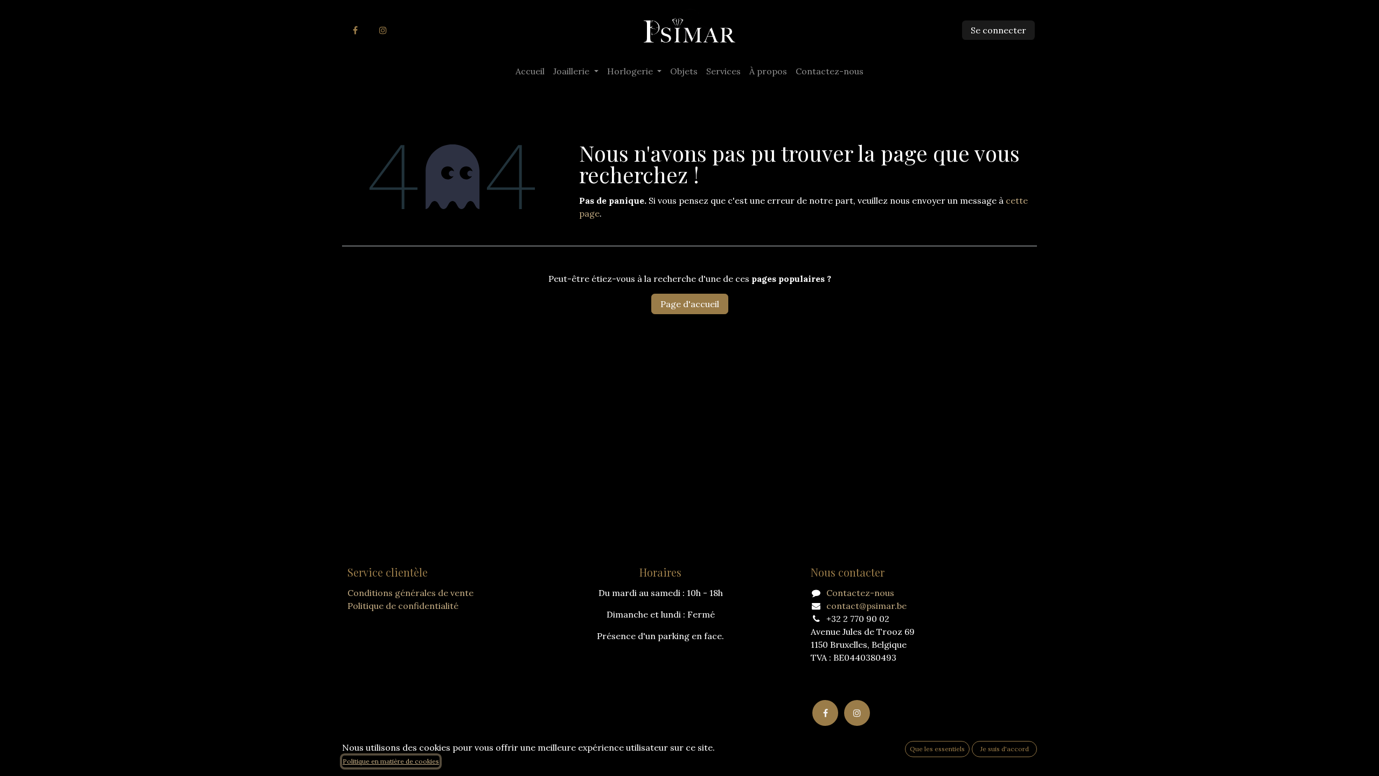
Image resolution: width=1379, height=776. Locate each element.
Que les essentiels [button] (937, 749)
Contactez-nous (860, 592)
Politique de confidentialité (402, 605)
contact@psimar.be (866, 605)
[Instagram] (383, 30)
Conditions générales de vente (410, 592)
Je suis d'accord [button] (1004, 749)
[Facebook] (355, 30)
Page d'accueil (689, 304)
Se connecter (998, 30)
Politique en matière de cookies (391, 761)
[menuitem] (530, 71)
